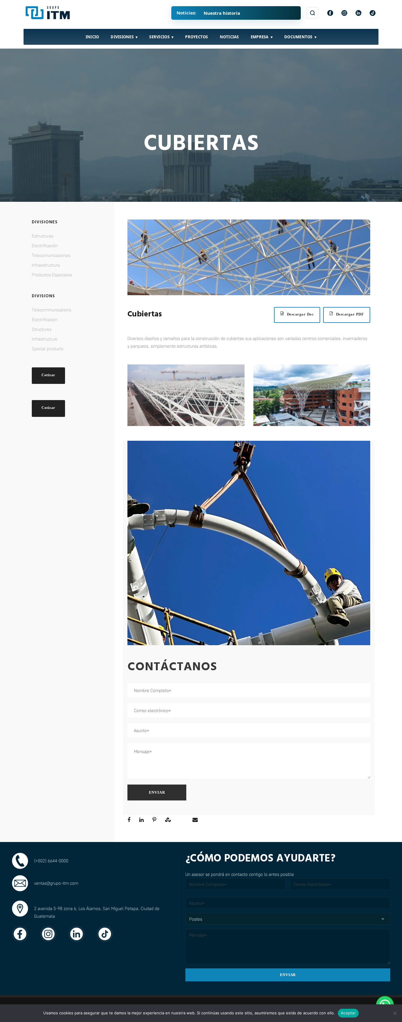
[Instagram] (344, 13)
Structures (42, 329)
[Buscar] (312, 13)
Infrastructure (44, 338)
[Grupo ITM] (48, 13)
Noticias (229, 36)
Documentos (298, 36)
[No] (395, 1013)
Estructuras (42, 235)
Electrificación (45, 245)
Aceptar (348, 1013)
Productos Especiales (52, 274)
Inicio (92, 36)
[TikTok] (372, 13)
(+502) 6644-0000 (51, 860)
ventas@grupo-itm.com (56, 883)
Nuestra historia (222, 13)
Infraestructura (46, 265)
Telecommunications (51, 309)
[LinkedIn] (358, 13)
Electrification (44, 319)
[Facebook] (330, 13)
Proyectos (196, 36)
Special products (47, 348)
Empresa (260, 36)
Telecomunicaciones (51, 255)
